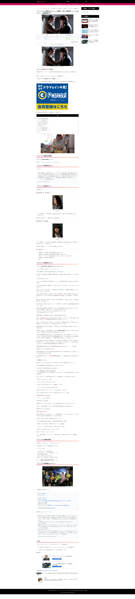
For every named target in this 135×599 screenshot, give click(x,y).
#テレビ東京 (45, 502)
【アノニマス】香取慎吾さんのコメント (44, 130)
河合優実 (59, 573)
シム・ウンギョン (45, 573)
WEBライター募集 (83, 590)
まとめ (38, 131)
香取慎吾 (76, 573)
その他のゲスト (40, 125)
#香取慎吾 (49, 505)
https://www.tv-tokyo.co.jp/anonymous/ (50, 570)
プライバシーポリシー (65, 590)
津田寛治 (64, 573)
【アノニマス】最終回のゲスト (42, 121)
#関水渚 (46, 500)
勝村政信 (51, 573)
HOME (50, 590)
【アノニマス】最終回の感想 (42, 128)
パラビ (74, 81)
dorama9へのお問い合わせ (74, 590)
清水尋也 (68, 573)
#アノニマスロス (54, 505)
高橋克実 (39, 574)
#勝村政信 (58, 500)
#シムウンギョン (63, 500)
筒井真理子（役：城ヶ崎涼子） (43, 122)
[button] (98, 12)
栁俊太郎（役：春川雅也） (42, 124)
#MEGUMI (50, 500)
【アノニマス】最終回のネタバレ (43, 127)
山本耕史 (55, 573)
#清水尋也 (54, 500)
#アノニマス (45, 497)
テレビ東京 (39, 573)
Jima (45, 577)
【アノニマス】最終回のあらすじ (43, 119)
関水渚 (72, 573)
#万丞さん (44, 499)
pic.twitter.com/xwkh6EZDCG (63, 505)
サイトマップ (58, 590)
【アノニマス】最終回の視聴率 (42, 118)
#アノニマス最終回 (41, 493)
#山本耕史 (69, 500)
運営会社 (53, 590)
